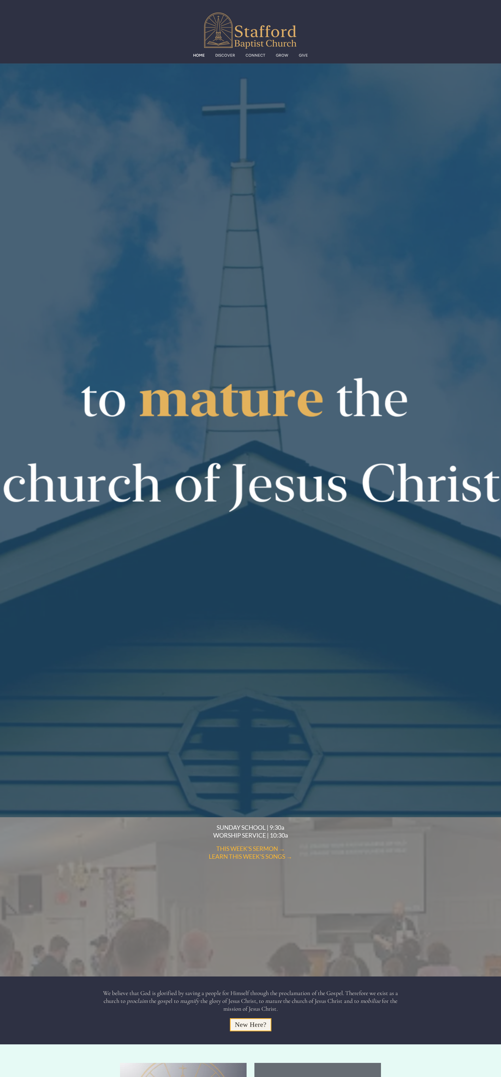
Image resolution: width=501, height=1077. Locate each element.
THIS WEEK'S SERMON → (250, 848)
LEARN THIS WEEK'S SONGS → (250, 856)
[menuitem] (199, 55)
